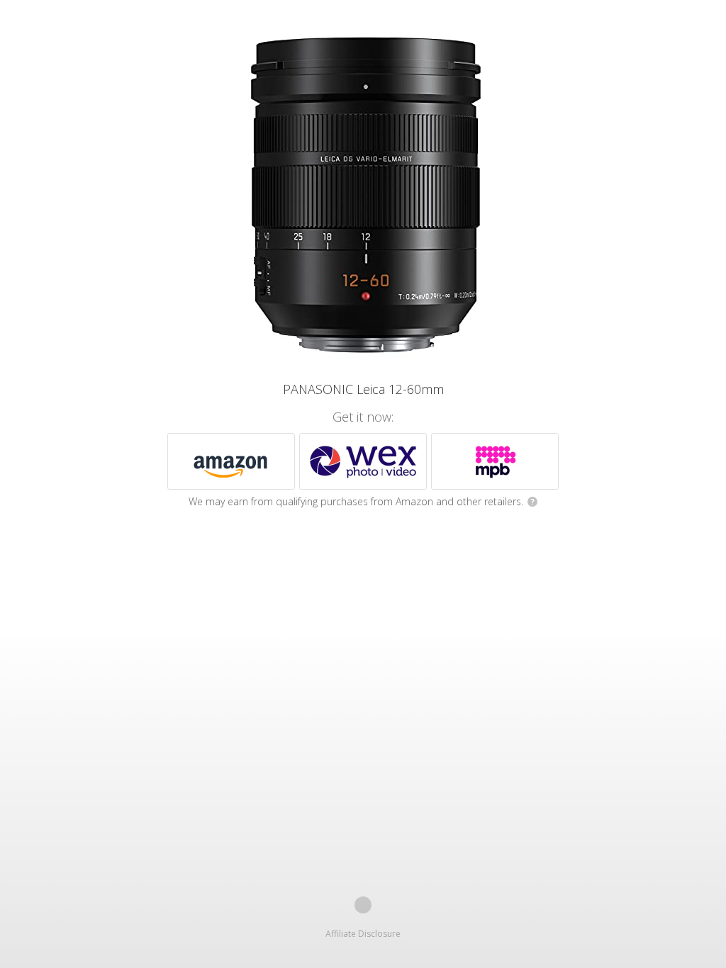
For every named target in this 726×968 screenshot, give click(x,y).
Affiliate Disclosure (363, 934)
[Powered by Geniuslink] (363, 904)
